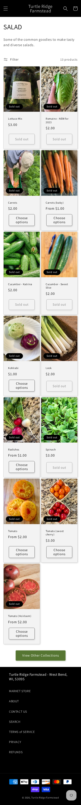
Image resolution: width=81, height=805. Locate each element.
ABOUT (14, 701)
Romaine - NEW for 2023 (57, 120)
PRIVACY (15, 742)
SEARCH (14, 722)
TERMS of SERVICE (22, 732)
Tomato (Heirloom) (19, 616)
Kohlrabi (13, 368)
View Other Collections (40, 655)
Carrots (12, 202)
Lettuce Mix (15, 118)
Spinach (51, 449)
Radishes (13, 449)
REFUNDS (15, 752)
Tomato (12, 531)
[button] (6, 9)
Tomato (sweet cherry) (55, 532)
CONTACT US (18, 711)
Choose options (22, 220)
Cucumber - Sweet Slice (57, 285)
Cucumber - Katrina (20, 284)
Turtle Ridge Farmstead (45, 797)
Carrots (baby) (55, 202)
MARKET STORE (20, 691)
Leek (49, 368)
